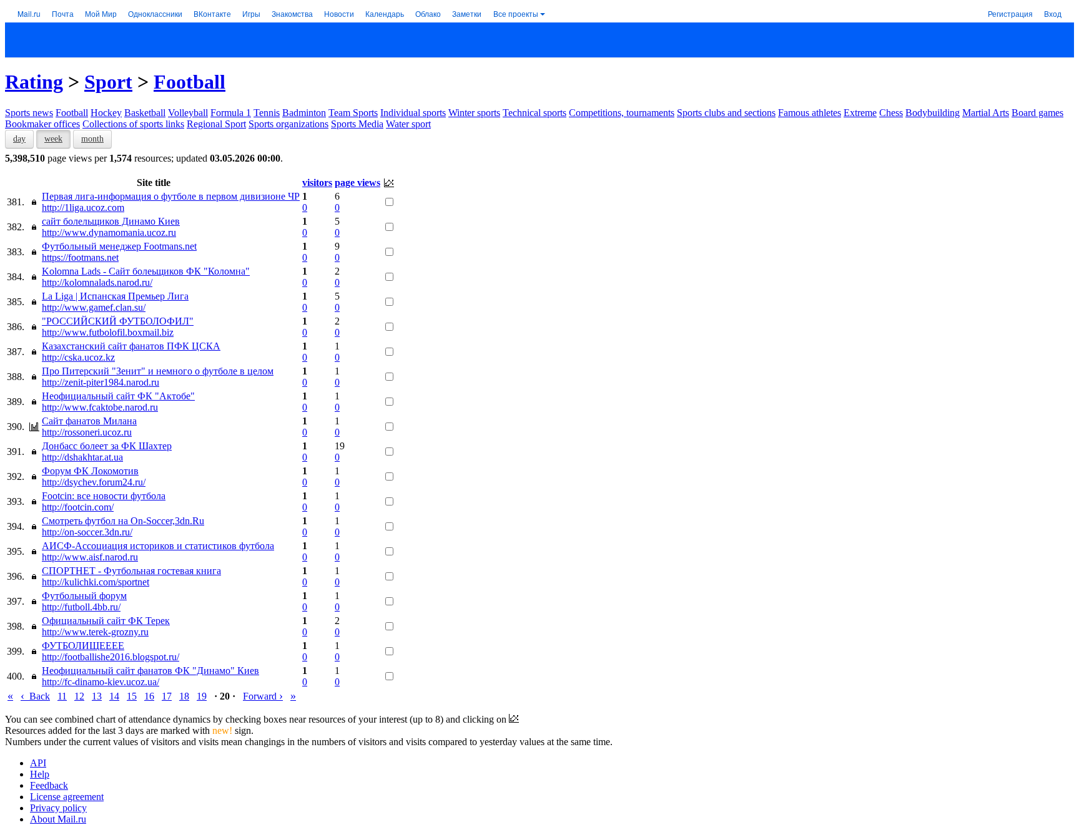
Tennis (267, 112)
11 (62, 696)
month (92, 139)
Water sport (408, 124)
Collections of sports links (133, 124)
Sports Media (357, 124)
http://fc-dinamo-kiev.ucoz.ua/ (100, 681)
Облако (428, 13)
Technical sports (534, 112)
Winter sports (474, 112)
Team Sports (353, 112)
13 (97, 696)
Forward (263, 696)
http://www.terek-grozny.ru (95, 632)
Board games (1037, 112)
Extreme (860, 112)
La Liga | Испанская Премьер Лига (115, 296)
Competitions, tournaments (621, 112)
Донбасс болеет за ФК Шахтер (107, 446)
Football (189, 82)
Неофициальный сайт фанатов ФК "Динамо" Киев (150, 670)
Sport (108, 82)
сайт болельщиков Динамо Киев (111, 221)
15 (132, 696)
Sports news (29, 112)
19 (202, 696)
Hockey (106, 112)
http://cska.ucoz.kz (78, 357)
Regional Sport (216, 124)
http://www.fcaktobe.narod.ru (100, 407)
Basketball (144, 112)
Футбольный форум (84, 595)
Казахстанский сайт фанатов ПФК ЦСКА (131, 346)
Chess (891, 112)
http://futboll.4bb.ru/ (81, 607)
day (19, 139)
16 (149, 696)
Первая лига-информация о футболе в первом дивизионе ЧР (171, 196)
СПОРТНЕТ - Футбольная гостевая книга (131, 570)
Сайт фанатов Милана (89, 421)
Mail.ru (29, 13)
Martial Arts (985, 112)
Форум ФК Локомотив (90, 471)
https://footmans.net (80, 257)
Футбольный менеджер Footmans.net (119, 246)
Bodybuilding (932, 112)
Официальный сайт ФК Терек (106, 620)
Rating (34, 82)
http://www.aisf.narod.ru (90, 557)
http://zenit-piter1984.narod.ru (100, 382)
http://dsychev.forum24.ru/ (93, 482)
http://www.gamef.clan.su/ (93, 307)
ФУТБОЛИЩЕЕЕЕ (83, 645)
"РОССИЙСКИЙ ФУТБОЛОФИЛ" (118, 321)
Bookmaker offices (42, 124)
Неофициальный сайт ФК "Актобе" (118, 396)
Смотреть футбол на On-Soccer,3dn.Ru (123, 520)
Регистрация (1010, 13)
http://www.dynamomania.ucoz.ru (109, 232)
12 (79, 696)
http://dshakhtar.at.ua (82, 457)
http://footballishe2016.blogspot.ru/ (110, 657)
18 (184, 696)
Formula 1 (230, 112)
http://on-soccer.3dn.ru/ (87, 532)
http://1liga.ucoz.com (83, 207)
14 (114, 696)
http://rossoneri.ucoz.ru (87, 432)
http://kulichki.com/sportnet (95, 582)
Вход (1053, 13)
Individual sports (413, 112)
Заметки (466, 13)
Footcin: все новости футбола (103, 496)
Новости (339, 13)
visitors (317, 182)
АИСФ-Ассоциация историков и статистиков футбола (158, 545)
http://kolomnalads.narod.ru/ (97, 282)
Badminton (304, 112)
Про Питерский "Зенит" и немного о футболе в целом (157, 371)
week (53, 139)
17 (167, 696)
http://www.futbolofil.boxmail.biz (108, 332)
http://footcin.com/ (78, 507)
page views (357, 182)
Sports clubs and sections (726, 112)
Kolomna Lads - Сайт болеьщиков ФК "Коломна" (146, 271)
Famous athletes (809, 112)
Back (35, 696)
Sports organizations (288, 124)
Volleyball (188, 112)
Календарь (384, 13)
